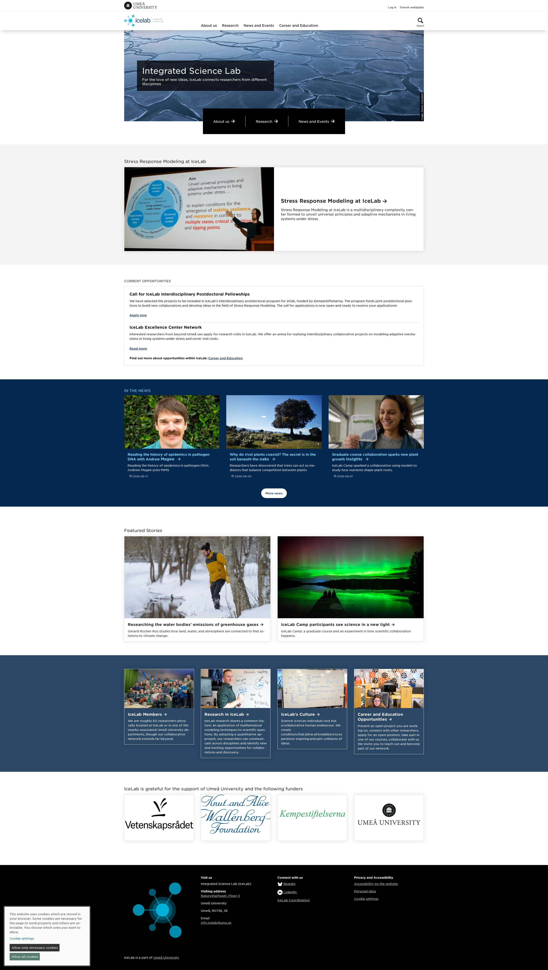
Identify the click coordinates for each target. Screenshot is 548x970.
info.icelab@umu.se (216, 922)
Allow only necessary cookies (35, 947)
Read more (138, 348)
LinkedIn (290, 892)
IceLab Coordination (293, 900)
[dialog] (47, 936)
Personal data (365, 891)
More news (274, 493)
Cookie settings (366, 899)
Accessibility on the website (376, 884)
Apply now (138, 315)
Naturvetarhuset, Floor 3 (220, 896)
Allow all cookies (25, 956)
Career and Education (298, 25)
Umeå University (166, 957)
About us (209, 25)
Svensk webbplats (412, 7)
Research (230, 25)
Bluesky (289, 884)
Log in (392, 7)
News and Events (259, 25)
